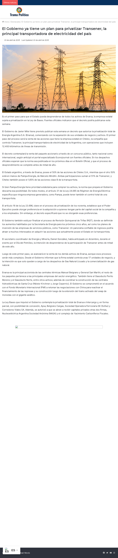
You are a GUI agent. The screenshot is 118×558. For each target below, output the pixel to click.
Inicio (6, 22)
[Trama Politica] (19, 11)
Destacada (15, 22)
